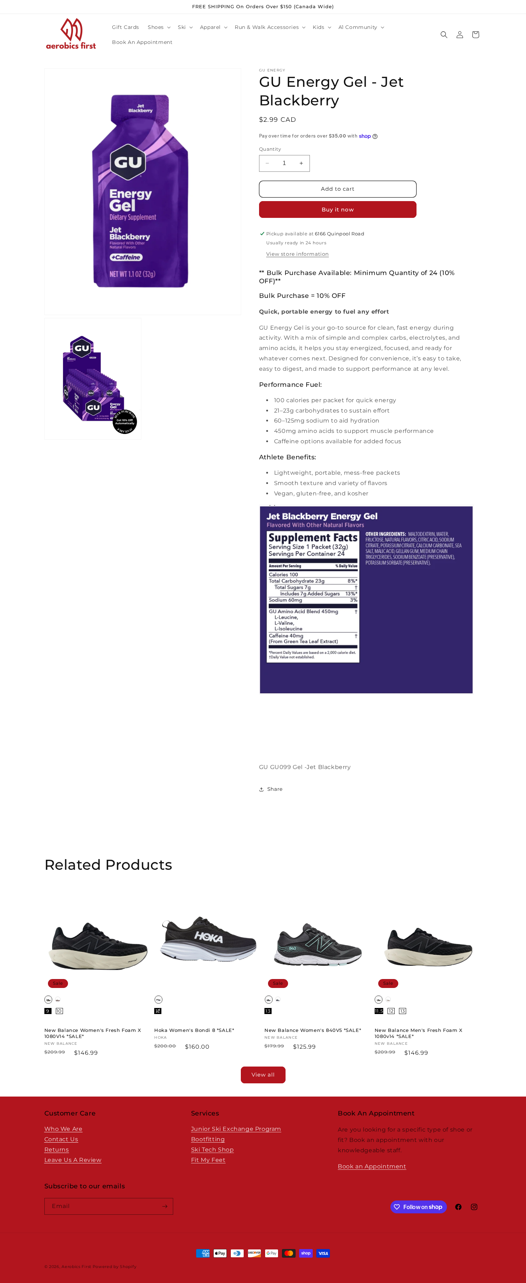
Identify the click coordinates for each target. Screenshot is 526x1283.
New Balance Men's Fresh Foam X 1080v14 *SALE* (419, 1033)
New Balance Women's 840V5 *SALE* (312, 1030)
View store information (297, 254)
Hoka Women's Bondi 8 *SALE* (194, 1030)
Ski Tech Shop (212, 1149)
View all (263, 1075)
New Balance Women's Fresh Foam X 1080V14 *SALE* (92, 1033)
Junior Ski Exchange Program (236, 1128)
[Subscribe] (165, 1206)
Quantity (270, 149)
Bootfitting (208, 1139)
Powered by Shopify (115, 1266)
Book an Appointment (372, 1166)
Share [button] (275, 789)
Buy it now (338, 209)
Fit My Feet (208, 1159)
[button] (158, 27)
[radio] (48, 999)
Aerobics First (76, 1266)
